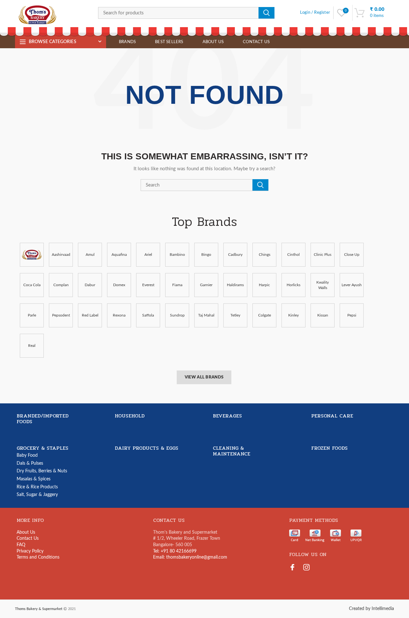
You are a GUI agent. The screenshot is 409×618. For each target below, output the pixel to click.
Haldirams (235, 285)
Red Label (90, 315)
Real (31, 345)
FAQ (21, 545)
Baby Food (27, 455)
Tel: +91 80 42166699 (175, 551)
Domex (119, 285)
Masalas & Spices (33, 479)
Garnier (206, 285)
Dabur (90, 285)
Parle (32, 315)
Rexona (119, 315)
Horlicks (293, 285)
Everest (148, 285)
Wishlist (346, 10)
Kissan (322, 315)
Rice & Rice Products (37, 487)
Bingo (206, 254)
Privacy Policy (30, 551)
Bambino (177, 254)
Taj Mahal (206, 315)
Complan (61, 285)
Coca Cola (32, 285)
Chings (264, 254)
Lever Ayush (352, 285)
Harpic (264, 285)
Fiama (177, 285)
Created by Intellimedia (371, 609)
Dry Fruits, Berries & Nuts (42, 471)
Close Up (351, 254)
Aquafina (119, 254)
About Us (26, 532)
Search (266, 13)
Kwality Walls (322, 285)
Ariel (148, 254)
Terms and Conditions (38, 557)
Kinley (293, 315)
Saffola (148, 315)
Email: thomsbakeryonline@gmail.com (190, 557)
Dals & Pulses (30, 463)
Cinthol (293, 254)
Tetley (235, 315)
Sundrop (177, 315)
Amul (90, 254)
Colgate (264, 315)
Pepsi (351, 315)
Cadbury (235, 254)
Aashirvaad (61, 254)
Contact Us (28, 538)
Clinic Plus (322, 254)
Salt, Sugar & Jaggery (37, 494)
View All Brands (204, 377)
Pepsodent (61, 315)
